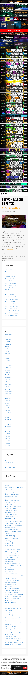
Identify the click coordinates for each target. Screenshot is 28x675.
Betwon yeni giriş (9, 614)
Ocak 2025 (7, 351)
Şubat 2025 (8, 349)
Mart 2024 (7, 374)
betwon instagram (9, 561)
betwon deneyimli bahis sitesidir (10, 527)
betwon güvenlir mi (10, 559)
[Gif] (14, 81)
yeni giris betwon (9, 644)
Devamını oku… (10, 249)
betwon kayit (17, 563)
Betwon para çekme (10, 584)
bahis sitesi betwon (10, 487)
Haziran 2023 (8, 396)
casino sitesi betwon (17, 631)
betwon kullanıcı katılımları (9, 567)
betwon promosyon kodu (12, 588)
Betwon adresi (10, 494)
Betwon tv (8, 596)
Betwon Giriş (8, 271)
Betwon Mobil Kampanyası (12, 285)
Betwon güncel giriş (12, 552)
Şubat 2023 (7, 405)
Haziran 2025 (8, 344)
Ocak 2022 (7, 436)
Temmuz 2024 (8, 365)
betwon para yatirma (10, 582)
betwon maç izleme (11, 573)
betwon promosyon (8, 586)
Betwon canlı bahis (11, 510)
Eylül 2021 (7, 445)
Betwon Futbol (15, 529)
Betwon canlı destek (12, 519)
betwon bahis (18, 494)
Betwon (6, 254)
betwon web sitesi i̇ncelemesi (10, 606)
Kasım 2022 (8, 412)
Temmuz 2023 (8, 393)
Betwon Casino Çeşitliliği (11, 308)
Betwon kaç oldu (16, 565)
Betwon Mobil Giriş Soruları (12, 292)
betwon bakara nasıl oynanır (10, 502)
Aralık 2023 (7, 382)
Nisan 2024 (7, 372)
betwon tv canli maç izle (12, 598)
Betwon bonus (10, 504)
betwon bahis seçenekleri (9, 498)
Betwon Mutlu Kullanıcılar (11, 306)
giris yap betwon (9, 634)
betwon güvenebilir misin (10, 553)
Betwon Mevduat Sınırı (11, 294)
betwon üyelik (8, 624)
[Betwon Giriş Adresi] (4, 194)
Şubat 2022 (7, 433)
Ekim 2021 (7, 443)
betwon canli (9, 506)
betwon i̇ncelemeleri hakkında (10, 563)
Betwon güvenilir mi (11, 557)
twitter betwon (16, 640)
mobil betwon (8, 640)
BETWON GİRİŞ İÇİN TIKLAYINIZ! (14, 30)
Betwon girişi (9, 541)
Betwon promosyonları (12, 590)
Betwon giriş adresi (12, 538)
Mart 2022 (7, 431)
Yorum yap (7, 260)
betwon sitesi (8, 592)
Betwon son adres (16, 592)
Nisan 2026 (8, 339)
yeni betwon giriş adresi (18, 642)
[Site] (14, 50)
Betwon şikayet (10, 627)
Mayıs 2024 (8, 370)
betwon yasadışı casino (16, 608)
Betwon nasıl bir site (12, 580)
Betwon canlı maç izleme (13, 521)
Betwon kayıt (7, 565)
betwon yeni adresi (10, 612)
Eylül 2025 (7, 341)
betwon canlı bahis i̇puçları (10, 512)
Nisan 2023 (7, 400)
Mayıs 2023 (8, 398)
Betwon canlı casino (12, 514)
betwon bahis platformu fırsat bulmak (11, 496)
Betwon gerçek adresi (13, 531)
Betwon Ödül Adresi (10, 281)
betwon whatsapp (8, 608)
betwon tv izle (9, 600)
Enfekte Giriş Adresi (10, 276)
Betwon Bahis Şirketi (10, 283)
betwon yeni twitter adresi (9, 622)
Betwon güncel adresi (12, 549)
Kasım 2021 (7, 440)
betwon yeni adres (9, 610)
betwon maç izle (9, 571)
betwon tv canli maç (17, 596)
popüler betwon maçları (8, 258)
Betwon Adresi (9, 269)
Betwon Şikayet (9, 462)
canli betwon (8, 631)
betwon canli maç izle (10, 508)
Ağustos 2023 (8, 391)
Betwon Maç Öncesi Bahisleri (10, 575)
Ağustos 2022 (8, 419)
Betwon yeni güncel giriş (12, 619)
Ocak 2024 (7, 379)
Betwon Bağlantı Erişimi (11, 315)
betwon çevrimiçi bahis (18, 622)
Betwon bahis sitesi (12, 500)
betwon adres (9, 490)
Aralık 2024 (7, 353)
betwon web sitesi (9, 605)
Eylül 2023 (7, 389)
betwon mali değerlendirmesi (9, 569)
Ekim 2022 (7, 415)
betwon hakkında (17, 644)
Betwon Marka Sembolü (11, 299)
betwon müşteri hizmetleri (10, 578)
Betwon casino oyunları (13, 523)
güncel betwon (9, 638)
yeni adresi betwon (9, 642)
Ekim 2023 (7, 386)
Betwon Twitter (9, 465)
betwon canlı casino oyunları (11, 516)
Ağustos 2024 (8, 363)
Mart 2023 (7, 403)
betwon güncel (9, 545)
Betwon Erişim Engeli (10, 296)
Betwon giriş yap (10, 543)
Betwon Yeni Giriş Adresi (9, 615)
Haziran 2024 (8, 367)
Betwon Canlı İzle (9, 278)
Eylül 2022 (7, 417)
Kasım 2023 (8, 384)
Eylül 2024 (7, 360)
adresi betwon (8, 485)
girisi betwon (18, 633)
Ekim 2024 (7, 358)
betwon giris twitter (9, 533)
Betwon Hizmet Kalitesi (11, 304)
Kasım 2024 (8, 356)
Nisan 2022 (7, 429)
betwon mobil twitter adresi (9, 576)
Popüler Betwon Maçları (11, 208)
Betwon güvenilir (17, 555)
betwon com (19, 525)
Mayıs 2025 (8, 346)
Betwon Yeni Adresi (10, 467)
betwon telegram (18, 594)
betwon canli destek (17, 506)
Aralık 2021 (7, 438)
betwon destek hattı (8, 529)
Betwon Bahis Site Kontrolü (12, 311)
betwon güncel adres (11, 547)
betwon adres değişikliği (9, 492)
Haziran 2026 (8, 337)
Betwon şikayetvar (11, 629)
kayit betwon (21, 256)
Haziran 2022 (8, 424)
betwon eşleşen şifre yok (10, 256)
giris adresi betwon (9, 632)
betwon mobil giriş (19, 575)
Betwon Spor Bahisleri (9, 594)
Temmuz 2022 (8, 422)
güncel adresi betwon (11, 636)
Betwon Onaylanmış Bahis (12, 301)
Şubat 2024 (7, 377)
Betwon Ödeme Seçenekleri (12, 313)
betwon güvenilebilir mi (9, 555)
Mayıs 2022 (8, 426)
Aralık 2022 (7, 410)
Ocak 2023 (7, 407)
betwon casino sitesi (11, 525)
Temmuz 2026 (8, 334)
